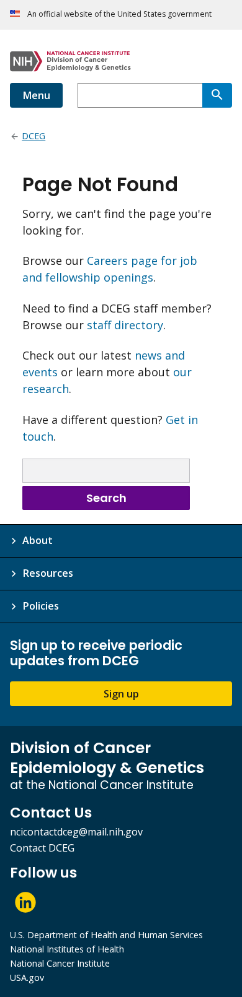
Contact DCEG (42, 848)
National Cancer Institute (60, 963)
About (37, 540)
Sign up (121, 694)
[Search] (217, 95)
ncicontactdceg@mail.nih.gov (76, 832)
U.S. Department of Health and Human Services (106, 935)
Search (106, 498)
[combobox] (140, 95)
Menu (36, 95)
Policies (40, 606)
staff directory (125, 324)
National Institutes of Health (67, 949)
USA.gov (27, 977)
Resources (47, 573)
